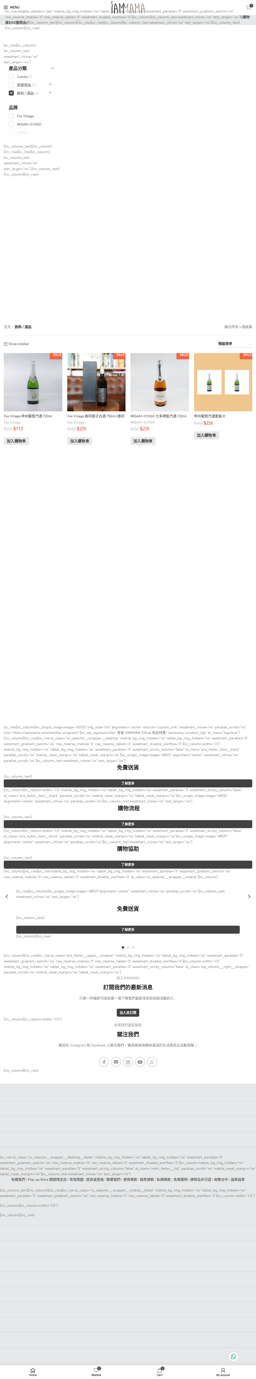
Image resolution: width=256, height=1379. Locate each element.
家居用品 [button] (26, 85)
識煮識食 (238, 1179)
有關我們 (18, 1179)
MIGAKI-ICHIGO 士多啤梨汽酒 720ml (158, 416)
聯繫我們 (113, 1179)
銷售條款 (147, 1179)
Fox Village (12, 422)
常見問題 (77, 1179)
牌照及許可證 (200, 1179)
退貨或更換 (95, 1179)
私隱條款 (164, 1179)
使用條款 (130, 1179)
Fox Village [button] (25, 116)
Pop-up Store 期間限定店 (47, 1179)
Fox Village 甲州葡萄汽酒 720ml (28, 416)
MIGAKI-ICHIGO (142, 422)
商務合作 (221, 1179)
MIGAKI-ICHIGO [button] (29, 124)
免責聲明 (181, 1179)
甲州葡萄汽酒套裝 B (209, 416)
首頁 (7, 327)
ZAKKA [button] (22, 133)
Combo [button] (24, 77)
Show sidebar (18, 344)
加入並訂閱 (128, 1012)
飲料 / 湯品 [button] (27, 93)
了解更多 (127, 783)
